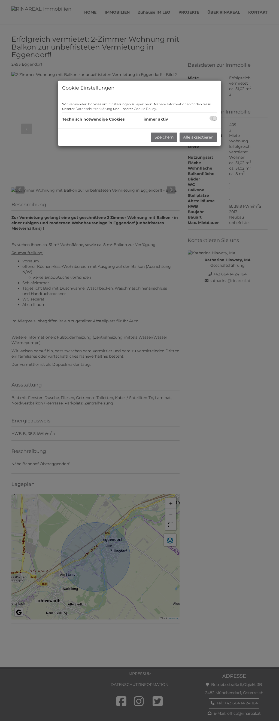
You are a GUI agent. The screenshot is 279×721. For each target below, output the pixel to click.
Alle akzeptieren (198, 137)
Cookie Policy (145, 109)
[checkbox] (213, 118)
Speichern (164, 137)
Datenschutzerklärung (93, 109)
